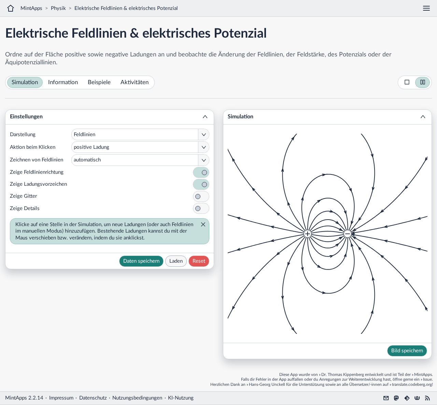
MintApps (31, 8)
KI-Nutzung (181, 398)
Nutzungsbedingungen (137, 398)
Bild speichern (407, 350)
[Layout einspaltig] (407, 82)
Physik (58, 8)
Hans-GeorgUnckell (267, 384)
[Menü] (426, 8)
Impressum (61, 398)
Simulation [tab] (25, 82)
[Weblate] (417, 398)
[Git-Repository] (407, 398)
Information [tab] (63, 82)
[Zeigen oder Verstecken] (205, 117)
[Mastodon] (396, 398)
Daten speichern (141, 261)
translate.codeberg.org (412, 384)
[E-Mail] (386, 398)
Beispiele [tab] (99, 82)
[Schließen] (201, 225)
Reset (199, 261)
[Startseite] (10, 8)
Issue (427, 379)
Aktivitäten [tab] (135, 82)
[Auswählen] (203, 134)
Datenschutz (93, 398)
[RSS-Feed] (427, 398)
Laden (176, 261)
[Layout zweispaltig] (422, 82)
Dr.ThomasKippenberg (342, 375)
